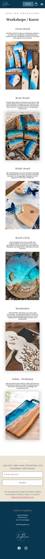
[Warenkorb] (36, 4)
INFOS (22, 75)
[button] (42, 4)
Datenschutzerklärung (22, 497)
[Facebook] (19, 548)
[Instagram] (26, 548)
